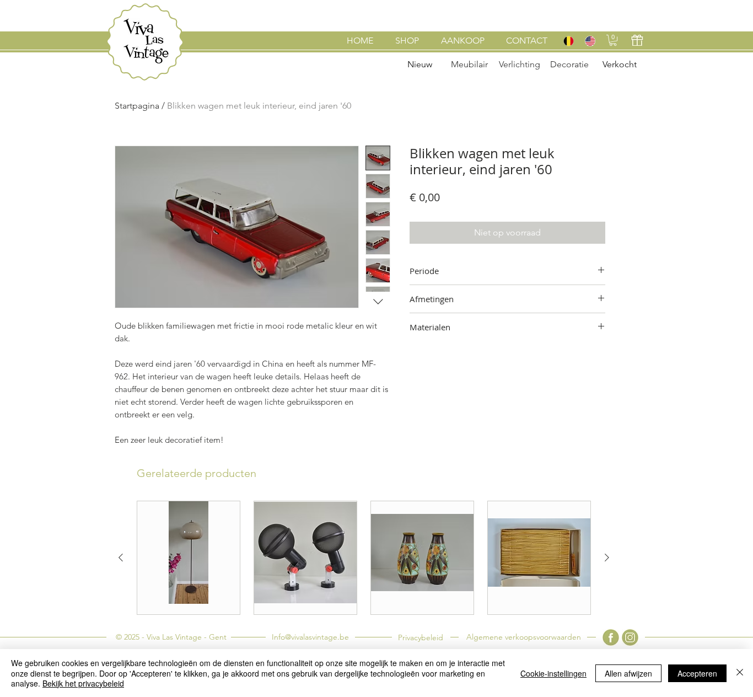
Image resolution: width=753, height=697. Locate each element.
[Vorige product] (120, 557)
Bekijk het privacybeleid (83, 683)
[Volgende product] (607, 557)
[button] (613, 40)
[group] (364, 557)
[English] (589, 41)
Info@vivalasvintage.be (310, 637)
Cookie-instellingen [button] (553, 673)
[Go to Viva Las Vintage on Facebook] (611, 637)
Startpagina (137, 105)
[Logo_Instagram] (630, 637)
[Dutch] (568, 41)
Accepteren (697, 673)
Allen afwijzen (628, 673)
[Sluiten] (739, 673)
